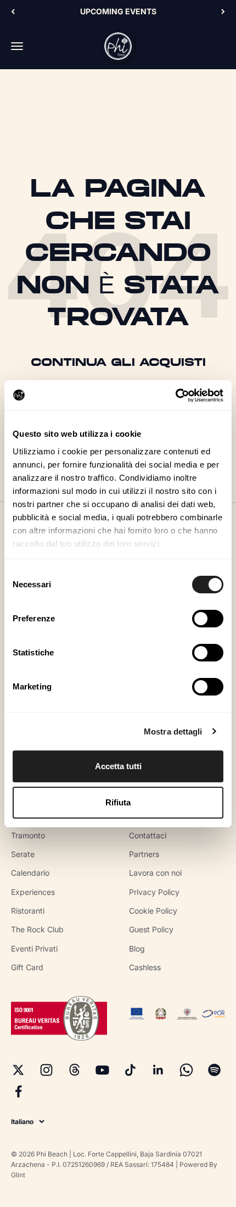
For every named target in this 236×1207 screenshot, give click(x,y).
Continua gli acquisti (118, 363)
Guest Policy (151, 929)
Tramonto (28, 835)
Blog (137, 948)
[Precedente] (13, 11)
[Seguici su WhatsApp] (186, 1070)
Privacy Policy (154, 892)
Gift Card (27, 967)
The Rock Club (37, 929)
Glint (18, 1175)
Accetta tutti (118, 766)
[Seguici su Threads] (74, 1070)
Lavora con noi (155, 872)
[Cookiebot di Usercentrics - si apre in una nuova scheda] (175, 395)
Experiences (33, 892)
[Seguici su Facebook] (18, 1091)
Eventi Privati (34, 948)
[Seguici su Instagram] (46, 1070)
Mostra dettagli (173, 731)
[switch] (207, 618)
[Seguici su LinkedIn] (158, 1070)
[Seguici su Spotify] (214, 1070)
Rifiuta (118, 802)
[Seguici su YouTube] (102, 1070)
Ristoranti (27, 910)
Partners (144, 854)
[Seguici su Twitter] (18, 1070)
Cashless (145, 967)
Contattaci (147, 835)
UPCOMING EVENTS (118, 11)
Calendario (30, 872)
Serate (23, 854)
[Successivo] (223, 11)
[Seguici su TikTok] (130, 1070)
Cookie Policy (153, 910)
